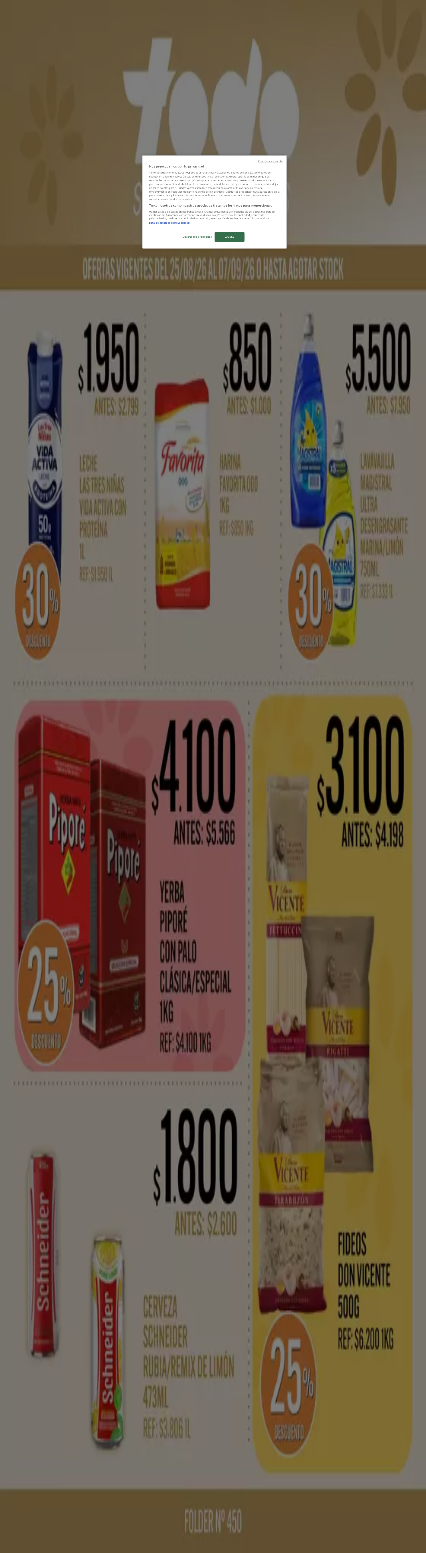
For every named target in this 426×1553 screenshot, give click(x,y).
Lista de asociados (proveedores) (169, 222)
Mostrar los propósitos (197, 236)
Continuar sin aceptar (270, 161)
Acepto (229, 237)
